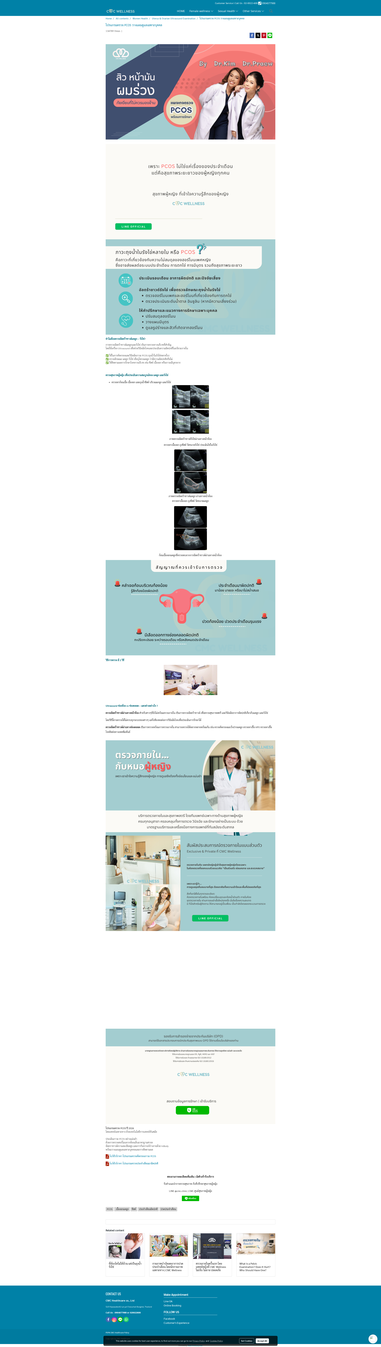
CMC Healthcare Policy (119, 1333)
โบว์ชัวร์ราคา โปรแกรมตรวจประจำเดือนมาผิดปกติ (134, 1163)
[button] (271, 11)
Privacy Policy (199, 1340)
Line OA (168, 1301)
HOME (181, 11)
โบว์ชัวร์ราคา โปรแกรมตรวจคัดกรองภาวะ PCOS (133, 1156)
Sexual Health (227, 11)
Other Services (252, 11)
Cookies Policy (216, 1340)
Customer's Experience (176, 1322)
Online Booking (172, 1305)
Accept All (262, 1340)
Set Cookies (246, 1340)
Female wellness (200, 11)
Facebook (169, 1318)
